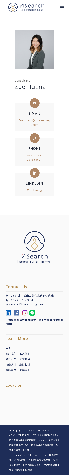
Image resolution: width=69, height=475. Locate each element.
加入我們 (24, 353)
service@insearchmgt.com (27, 304)
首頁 (8, 348)
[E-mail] (35, 103)
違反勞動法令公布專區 (39, 459)
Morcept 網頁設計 (50, 440)
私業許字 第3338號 (18, 445)
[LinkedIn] (35, 173)
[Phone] (35, 138)
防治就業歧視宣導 (32, 464)
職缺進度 (12, 370)
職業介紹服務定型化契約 (21, 469)
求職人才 (11, 364)
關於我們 (11, 353)
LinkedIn (34, 183)
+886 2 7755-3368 (21, 300)
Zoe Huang (34, 190)
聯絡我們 (24, 370)
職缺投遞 (23, 364)
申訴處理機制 (50, 464)
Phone (34, 148)
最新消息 (12, 359)
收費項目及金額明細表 (42, 445)
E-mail (34, 113)
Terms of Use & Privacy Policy (28, 455)
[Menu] (62, 7)
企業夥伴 (24, 359)
